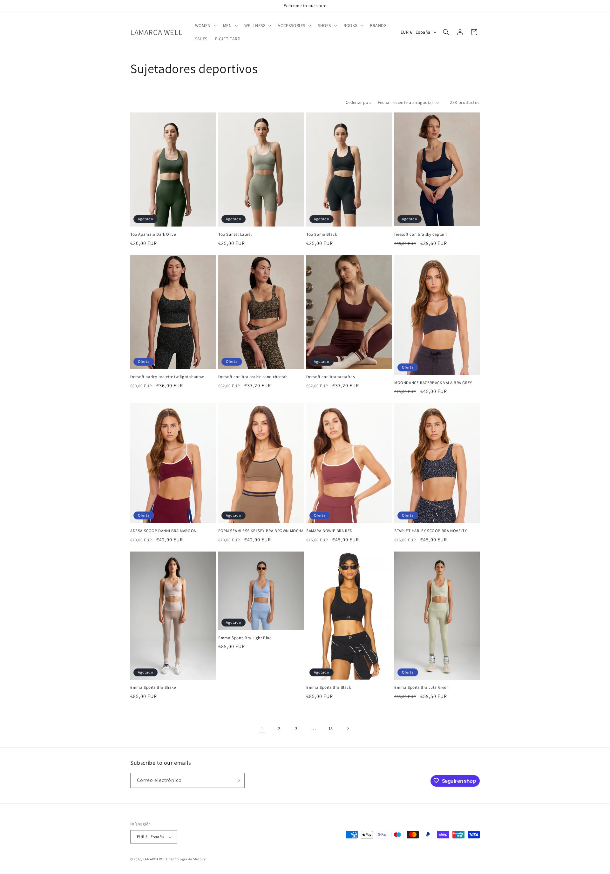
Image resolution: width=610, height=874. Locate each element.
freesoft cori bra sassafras (330, 376)
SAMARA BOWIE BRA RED (329, 530)
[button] (205, 25)
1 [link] (262, 728)
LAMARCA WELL (155, 859)
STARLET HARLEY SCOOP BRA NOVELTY (430, 530)
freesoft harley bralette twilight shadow (167, 376)
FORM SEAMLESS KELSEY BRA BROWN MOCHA (261, 530)
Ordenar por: (358, 102)
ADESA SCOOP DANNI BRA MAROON (163, 530)
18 (331, 728)
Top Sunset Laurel (235, 234)
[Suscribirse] (237, 780)
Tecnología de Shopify (187, 859)
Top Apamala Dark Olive (153, 234)
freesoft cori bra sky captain (420, 234)
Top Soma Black (321, 234)
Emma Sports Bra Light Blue (245, 637)
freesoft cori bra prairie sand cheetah (253, 376)
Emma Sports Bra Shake (153, 687)
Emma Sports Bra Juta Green (421, 687)
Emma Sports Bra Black (328, 687)
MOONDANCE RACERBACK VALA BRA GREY (433, 382)
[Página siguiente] (348, 728)
